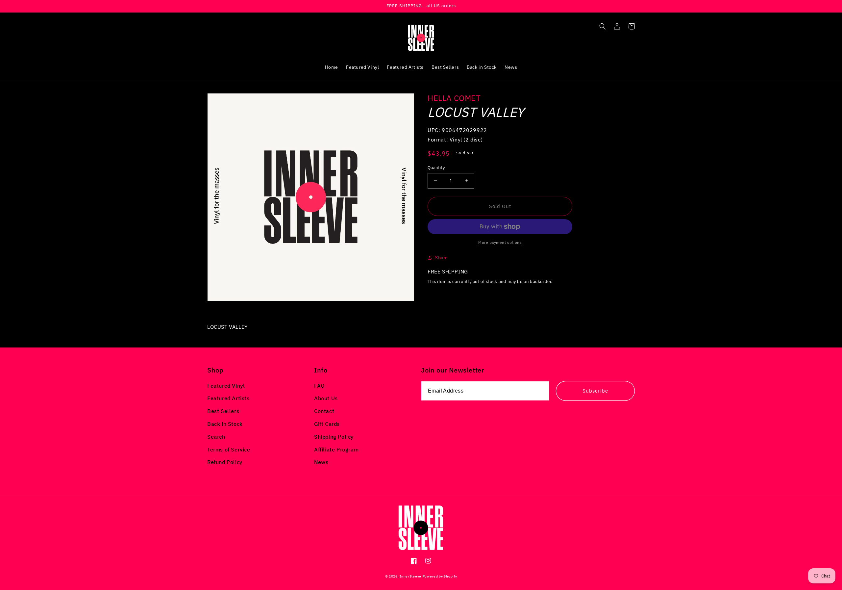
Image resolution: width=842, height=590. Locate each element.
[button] (602, 26)
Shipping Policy (334, 436)
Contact (324, 411)
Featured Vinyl (226, 385)
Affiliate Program (336, 449)
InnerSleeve (410, 576)
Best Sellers (223, 411)
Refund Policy (224, 462)
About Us (326, 398)
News (321, 462)
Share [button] (441, 258)
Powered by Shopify (440, 576)
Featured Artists (228, 398)
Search (216, 436)
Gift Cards (327, 424)
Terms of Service (228, 449)
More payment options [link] (500, 242)
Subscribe (595, 391)
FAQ (319, 385)
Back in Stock (225, 424)
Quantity (436, 167)
